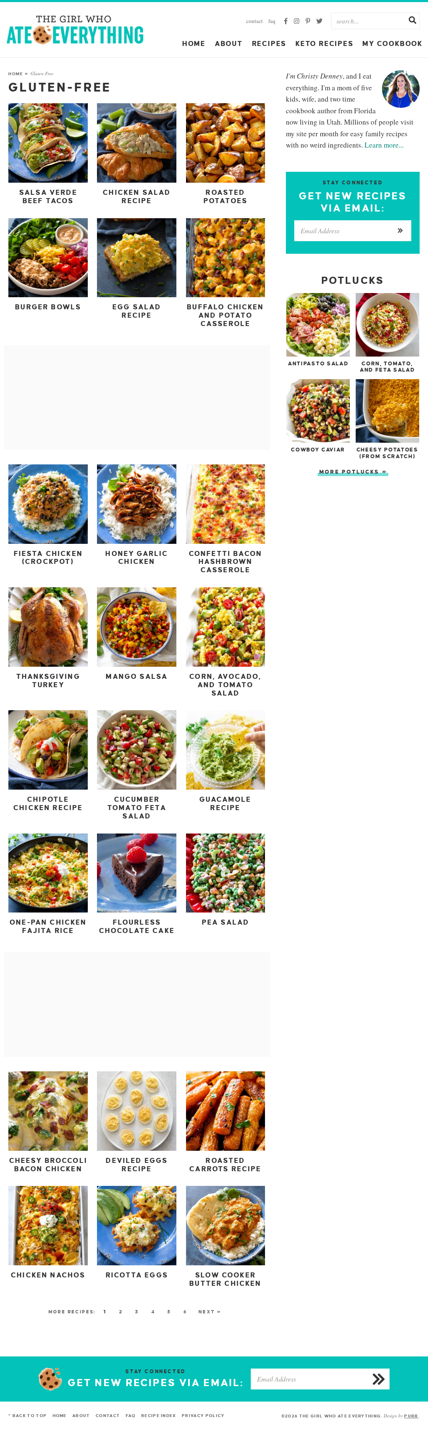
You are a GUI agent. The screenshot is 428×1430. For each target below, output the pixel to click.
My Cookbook (392, 44)
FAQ (271, 21)
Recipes (269, 44)
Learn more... (384, 145)
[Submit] (412, 21)
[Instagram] (296, 21)
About (229, 44)
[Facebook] (286, 21)
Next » (210, 1311)
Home (194, 44)
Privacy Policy (203, 1415)
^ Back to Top (27, 1415)
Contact (254, 21)
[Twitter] (319, 21)
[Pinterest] (307, 21)
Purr (411, 1416)
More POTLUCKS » (353, 472)
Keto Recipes (325, 44)
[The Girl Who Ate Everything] (75, 30)
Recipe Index (158, 1415)
